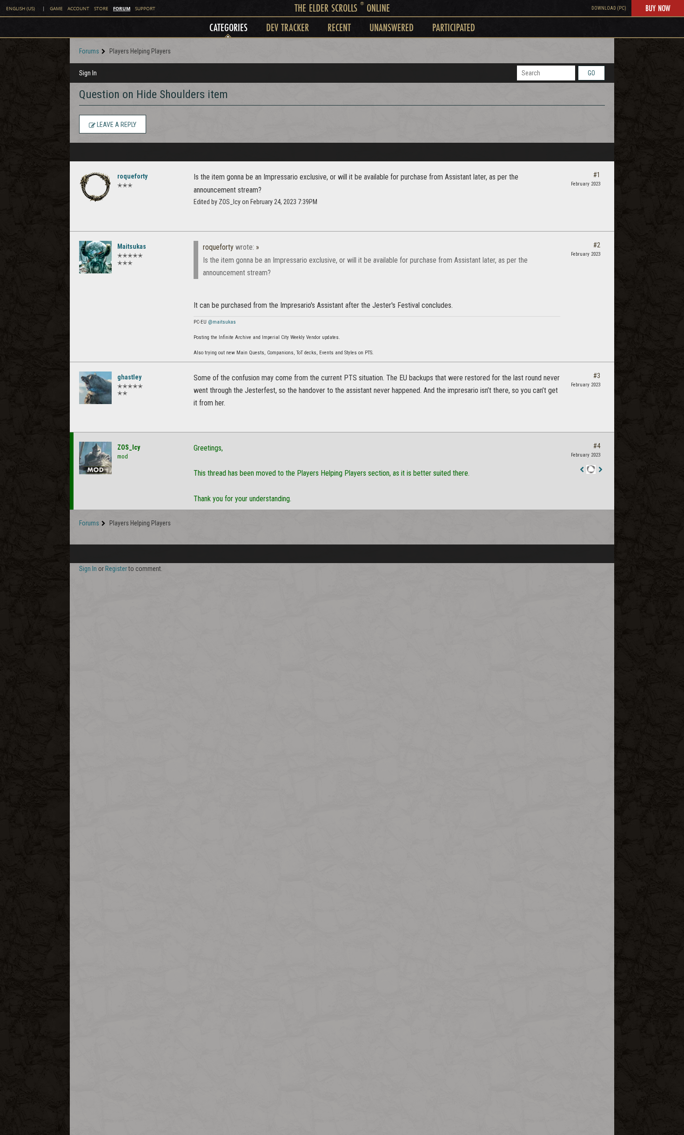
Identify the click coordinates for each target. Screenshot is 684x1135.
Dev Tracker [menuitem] (287, 27)
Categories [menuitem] (228, 27)
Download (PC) (608, 8)
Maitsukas (131, 246)
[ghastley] (95, 388)
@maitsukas (222, 322)
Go (591, 73)
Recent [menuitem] (339, 27)
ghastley (129, 377)
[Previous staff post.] (581, 470)
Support (145, 9)
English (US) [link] (20, 9)
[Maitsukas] (95, 257)
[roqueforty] (95, 187)
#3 (596, 375)
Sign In (88, 73)
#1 (596, 175)
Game (56, 9)
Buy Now (657, 8)
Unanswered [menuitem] (391, 27)
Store (101, 9)
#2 (596, 245)
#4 (596, 446)
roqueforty (132, 176)
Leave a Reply (115, 124)
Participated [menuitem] (453, 27)
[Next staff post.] (600, 470)
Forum (121, 8)
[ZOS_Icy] (95, 458)
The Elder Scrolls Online (342, 7)
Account (78, 9)
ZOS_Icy (128, 447)
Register (116, 568)
